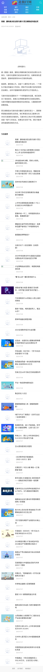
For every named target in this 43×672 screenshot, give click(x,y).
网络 (37, 10)
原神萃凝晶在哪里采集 (23, 319)
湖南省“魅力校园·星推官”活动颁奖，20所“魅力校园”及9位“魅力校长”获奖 (27, 290)
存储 (37, 7)
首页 (13, 668)
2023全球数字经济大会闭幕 (25, 330)
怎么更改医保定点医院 (23, 446)
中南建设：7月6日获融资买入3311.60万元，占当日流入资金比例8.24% (27, 660)
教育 (16, 12)
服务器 (16, 10)
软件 (5, 7)
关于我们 (20, 668)
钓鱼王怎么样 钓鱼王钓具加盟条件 (27, 372)
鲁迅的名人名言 (21, 393)
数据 (5, 12)
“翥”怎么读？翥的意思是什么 (25, 277)
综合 (26, 12)
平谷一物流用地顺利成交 (24, 383)
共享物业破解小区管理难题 (25, 584)
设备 (5, 10)
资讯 (26, 10)
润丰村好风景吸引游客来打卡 (26, 182)
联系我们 (28, 668)
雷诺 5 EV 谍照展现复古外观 (25, 594)
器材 (26, 7)
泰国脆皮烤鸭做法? (22, 235)
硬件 (16, 7)
